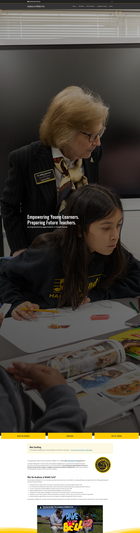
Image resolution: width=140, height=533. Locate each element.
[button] (138, 522)
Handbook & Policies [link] (102, 6)
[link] (33, 1)
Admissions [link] (81, 6)
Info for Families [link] (90, 6)
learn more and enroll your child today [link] (81, 450)
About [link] (74, 6)
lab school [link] (71, 461)
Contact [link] (111, 6)
